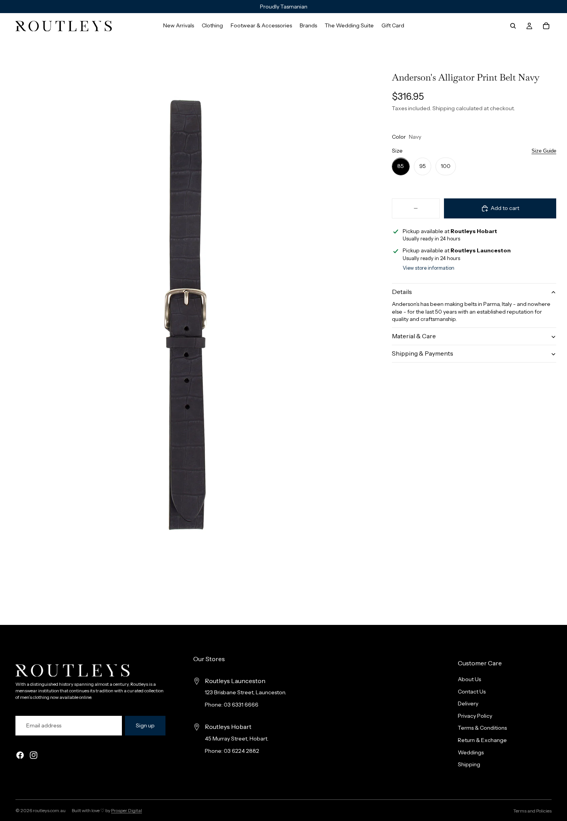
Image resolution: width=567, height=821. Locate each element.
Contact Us (472, 691)
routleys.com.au (49, 810)
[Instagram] (33, 755)
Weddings (471, 752)
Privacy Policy (475, 715)
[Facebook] (20, 755)
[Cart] (546, 25)
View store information (428, 268)
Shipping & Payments (422, 354)
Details (402, 292)
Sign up (145, 725)
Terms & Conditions (482, 728)
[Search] (513, 25)
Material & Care (414, 336)
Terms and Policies (532, 811)
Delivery (468, 703)
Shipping (469, 764)
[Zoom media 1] (184, 315)
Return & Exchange (482, 740)
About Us (469, 679)
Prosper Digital (126, 810)
